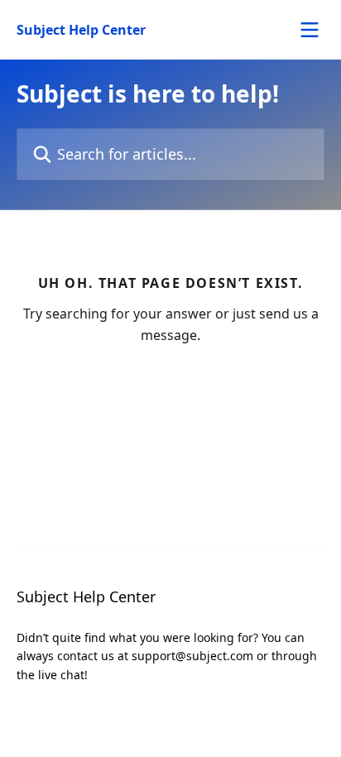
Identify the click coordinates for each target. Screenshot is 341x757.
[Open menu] (309, 30)
